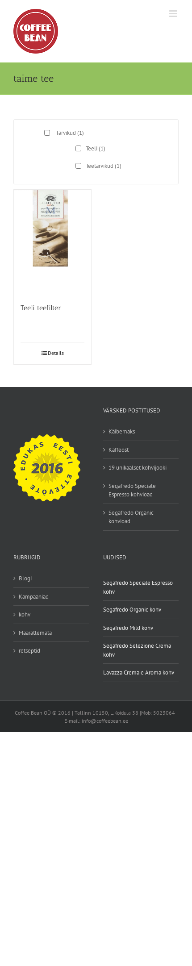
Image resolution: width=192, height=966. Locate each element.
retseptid (29, 650)
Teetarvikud (103, 166)
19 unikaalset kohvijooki (138, 467)
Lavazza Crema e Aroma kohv (138, 672)
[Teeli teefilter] (52, 242)
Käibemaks (122, 431)
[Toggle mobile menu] (174, 13)
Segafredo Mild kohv (128, 628)
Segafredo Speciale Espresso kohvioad (132, 490)
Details (56, 353)
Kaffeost (119, 450)
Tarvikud (70, 133)
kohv (24, 614)
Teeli (95, 148)
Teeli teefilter (41, 308)
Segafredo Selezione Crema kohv (137, 650)
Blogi (25, 578)
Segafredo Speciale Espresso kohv (138, 587)
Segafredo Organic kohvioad (131, 517)
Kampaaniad (34, 596)
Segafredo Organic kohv (132, 609)
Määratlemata (35, 633)
